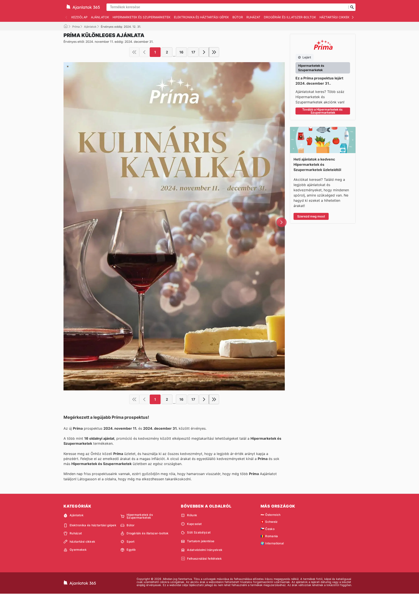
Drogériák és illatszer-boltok (290, 17)
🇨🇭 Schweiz (269, 521)
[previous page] (144, 52)
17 (193, 52)
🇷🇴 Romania (269, 536)
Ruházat (253, 17)
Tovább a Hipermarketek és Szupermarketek (322, 111)
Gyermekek (78, 549)
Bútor (237, 17)
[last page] (214, 52)
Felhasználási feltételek (204, 558)
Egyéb (131, 549)
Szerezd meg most (311, 216)
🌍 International (272, 543)
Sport (131, 541)
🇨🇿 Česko (268, 529)
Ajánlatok (100, 17)
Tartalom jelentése (200, 541)
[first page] (134, 52)
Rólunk (192, 515)
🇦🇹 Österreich (271, 514)
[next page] (204, 52)
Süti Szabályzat (199, 532)
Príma (76, 26)
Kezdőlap (79, 17)
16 (181, 52)
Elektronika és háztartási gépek (201, 17)
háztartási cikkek (334, 17)
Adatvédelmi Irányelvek (204, 550)
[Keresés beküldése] (352, 7)
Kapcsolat (194, 524)
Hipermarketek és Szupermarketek (141, 17)
